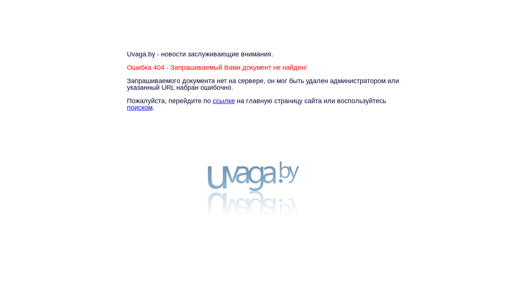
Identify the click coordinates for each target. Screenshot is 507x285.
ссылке (224, 101)
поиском (140, 107)
